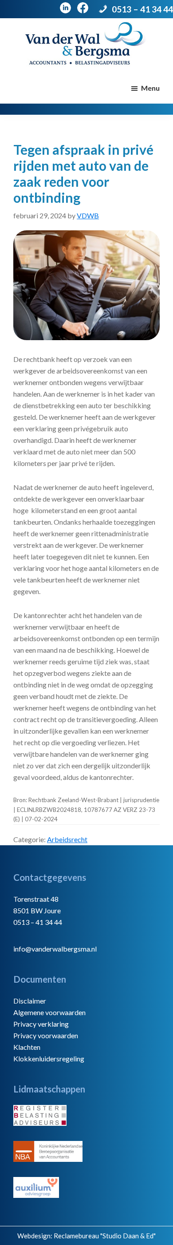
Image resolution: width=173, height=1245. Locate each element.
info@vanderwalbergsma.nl (55, 948)
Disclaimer (29, 1000)
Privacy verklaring (41, 1024)
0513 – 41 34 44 (142, 9)
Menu (150, 88)
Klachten (26, 1047)
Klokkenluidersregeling (48, 1058)
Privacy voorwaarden (45, 1035)
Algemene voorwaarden (49, 1012)
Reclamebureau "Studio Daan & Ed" (105, 1236)
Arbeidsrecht (67, 839)
